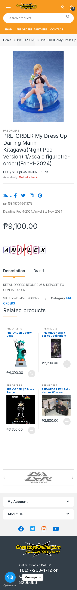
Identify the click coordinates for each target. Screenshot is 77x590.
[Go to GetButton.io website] (10, 585)
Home (7, 40)
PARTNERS (40, 29)
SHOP (8, 29)
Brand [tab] (38, 271)
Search (68, 18)
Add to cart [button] (31, 373)
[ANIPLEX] (24, 250)
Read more (67, 364)
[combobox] (32, 18)
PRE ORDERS (24, 29)
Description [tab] (14, 271)
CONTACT (57, 29)
